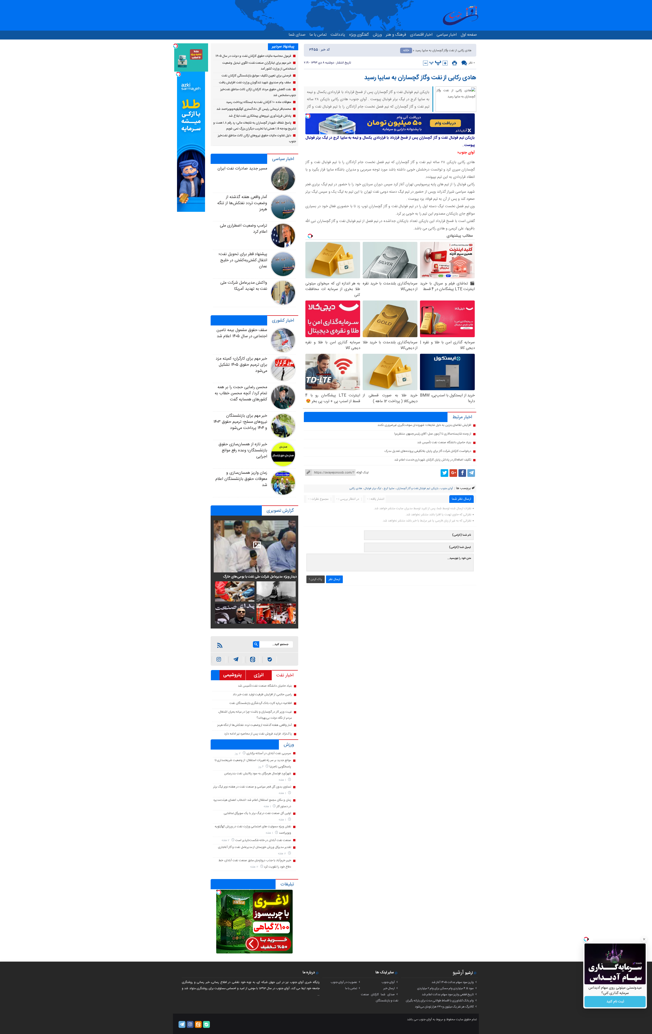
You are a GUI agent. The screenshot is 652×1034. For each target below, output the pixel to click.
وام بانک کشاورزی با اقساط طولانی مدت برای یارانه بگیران (440, 1000)
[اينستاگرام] (219, 659)
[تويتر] (444, 473)
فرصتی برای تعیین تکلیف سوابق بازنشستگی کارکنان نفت (256, 75)
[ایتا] (253, 659)
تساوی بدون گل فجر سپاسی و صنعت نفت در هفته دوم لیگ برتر (252, 786)
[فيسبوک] (462, 473)
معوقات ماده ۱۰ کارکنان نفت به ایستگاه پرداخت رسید (258, 102)
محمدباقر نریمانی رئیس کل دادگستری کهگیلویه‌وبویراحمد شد (253, 109)
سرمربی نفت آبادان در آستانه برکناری (269, 753)
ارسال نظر (334, 579)
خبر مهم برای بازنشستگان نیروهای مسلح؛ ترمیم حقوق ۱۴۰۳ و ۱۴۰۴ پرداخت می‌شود (240, 421)
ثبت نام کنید (615, 1002)
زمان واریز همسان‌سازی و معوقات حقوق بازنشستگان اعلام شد (241, 479)
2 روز (238, 753)
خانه (406, 50)
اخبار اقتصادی (421, 35)
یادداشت (338, 35)
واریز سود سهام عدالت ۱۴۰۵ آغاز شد (452, 982)
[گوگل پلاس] (453, 473)
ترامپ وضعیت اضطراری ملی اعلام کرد (243, 228)
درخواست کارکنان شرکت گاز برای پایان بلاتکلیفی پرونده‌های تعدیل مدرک (428, 451)
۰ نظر (472, 62)
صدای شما (297, 35)
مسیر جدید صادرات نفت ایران (242, 168)
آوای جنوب (447, 488)
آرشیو (458, 972)
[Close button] (644, 939)
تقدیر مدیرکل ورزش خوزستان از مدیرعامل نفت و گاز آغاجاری (254, 847)
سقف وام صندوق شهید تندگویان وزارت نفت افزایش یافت (255, 82)
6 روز (261, 766)
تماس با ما (318, 35)
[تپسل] (307, 116)
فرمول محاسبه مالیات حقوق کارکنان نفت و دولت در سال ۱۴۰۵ (253, 56)
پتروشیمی (232, 675)
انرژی (259, 675)
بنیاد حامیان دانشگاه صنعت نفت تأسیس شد (444, 442)
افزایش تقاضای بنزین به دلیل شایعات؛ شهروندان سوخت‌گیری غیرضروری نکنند (424, 425)
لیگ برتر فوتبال (372, 488)
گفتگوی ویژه (359, 35)
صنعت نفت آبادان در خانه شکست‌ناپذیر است (263, 840)
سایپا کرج (389, 488)
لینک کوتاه (362, 472)
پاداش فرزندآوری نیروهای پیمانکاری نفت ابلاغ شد (260, 116)
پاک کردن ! (315, 579)
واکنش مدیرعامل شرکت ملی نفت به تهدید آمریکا (243, 285)
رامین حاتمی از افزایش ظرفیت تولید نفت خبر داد (262, 694)
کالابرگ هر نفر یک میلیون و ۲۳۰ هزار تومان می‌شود (444, 1006)
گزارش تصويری (280, 511)
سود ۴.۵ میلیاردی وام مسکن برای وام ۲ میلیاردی (445, 988)
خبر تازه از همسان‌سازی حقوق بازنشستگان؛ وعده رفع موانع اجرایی (243, 450)
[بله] (269, 659)
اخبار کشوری (283, 320)
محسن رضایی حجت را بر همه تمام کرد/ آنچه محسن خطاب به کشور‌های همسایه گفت (241, 393)
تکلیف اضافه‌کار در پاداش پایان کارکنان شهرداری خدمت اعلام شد (432, 459)
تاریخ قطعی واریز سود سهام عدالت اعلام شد (448, 994)
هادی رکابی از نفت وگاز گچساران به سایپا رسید (420, 78)
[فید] (219, 645)
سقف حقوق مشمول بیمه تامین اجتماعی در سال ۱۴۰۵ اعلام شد (241, 333)
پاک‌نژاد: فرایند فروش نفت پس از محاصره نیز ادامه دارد (258, 733)
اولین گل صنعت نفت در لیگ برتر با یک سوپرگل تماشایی (257, 813)
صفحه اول (469, 35)
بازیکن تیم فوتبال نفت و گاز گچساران (417, 488)
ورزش (377, 35)
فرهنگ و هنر (396, 35)
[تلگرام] (471, 473)
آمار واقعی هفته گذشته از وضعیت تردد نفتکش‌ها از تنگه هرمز (242, 203)
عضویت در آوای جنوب (344, 982)
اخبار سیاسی (447, 35)
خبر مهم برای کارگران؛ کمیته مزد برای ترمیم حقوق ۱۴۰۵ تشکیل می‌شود (241, 364)
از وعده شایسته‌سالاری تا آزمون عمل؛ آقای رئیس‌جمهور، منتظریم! (432, 433)
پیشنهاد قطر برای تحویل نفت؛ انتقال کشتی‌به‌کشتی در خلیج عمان (243, 260)
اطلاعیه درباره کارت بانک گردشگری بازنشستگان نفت (260, 703)
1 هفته (283, 780)
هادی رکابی (355, 488)
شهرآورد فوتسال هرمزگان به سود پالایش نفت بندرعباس (257, 773)
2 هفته (226, 840)
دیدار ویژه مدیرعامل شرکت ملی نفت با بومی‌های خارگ (260, 577)
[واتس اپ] (235, 659)
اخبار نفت (284, 675)
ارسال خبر (389, 988)
